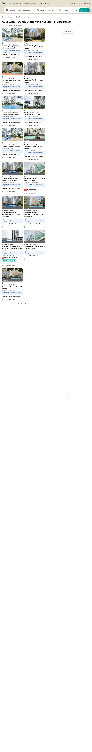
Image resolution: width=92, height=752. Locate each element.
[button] (76, 3)
